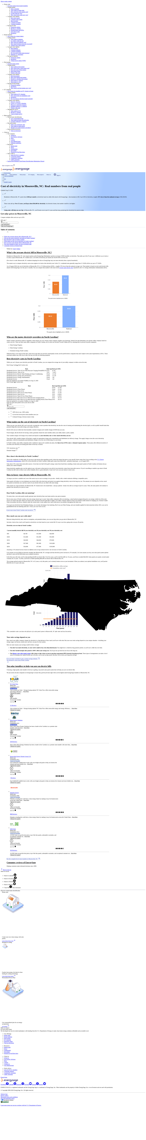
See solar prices (5, 224)
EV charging (31, 174)
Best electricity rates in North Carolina (14, 239)
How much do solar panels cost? (19, 12)
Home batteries (13, 174)
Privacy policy (4, 1095)
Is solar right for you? (16, 13)
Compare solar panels (16, 19)
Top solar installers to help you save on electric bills (17, 244)
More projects (40, 174)
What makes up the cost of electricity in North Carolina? (19, 241)
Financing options (15, 27)
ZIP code (4, 220)
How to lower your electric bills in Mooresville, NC (18, 242)
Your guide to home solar (17, 10)
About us (48, 174)
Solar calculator (15, 9)
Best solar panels (15, 18)
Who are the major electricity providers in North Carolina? (19, 238)
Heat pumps (23, 174)
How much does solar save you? (19, 15)
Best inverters (14, 21)
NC (5, 179)
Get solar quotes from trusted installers (17, 6)
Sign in (58, 175)
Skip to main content (6, 1)
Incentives (13, 33)
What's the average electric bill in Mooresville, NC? (18, 236)
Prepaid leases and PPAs (17, 30)
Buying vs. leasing (16, 28)
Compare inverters (16, 22)
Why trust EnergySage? (7, 226)
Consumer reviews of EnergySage (13, 245)
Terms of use (4, 1094)
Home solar (4, 174)
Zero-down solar (15, 31)
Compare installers (16, 24)
